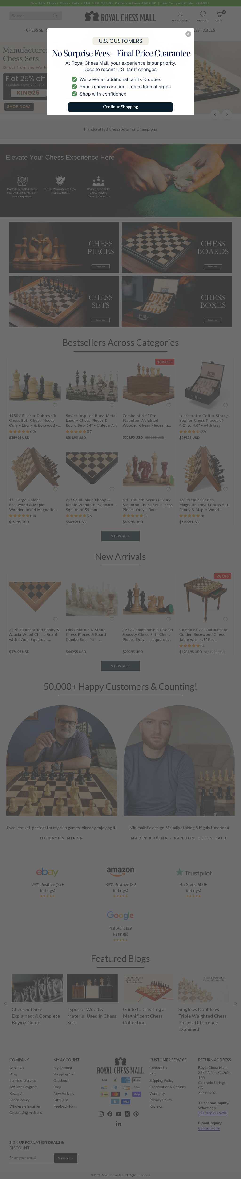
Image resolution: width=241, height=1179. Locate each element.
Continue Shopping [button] (120, 106)
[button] (188, 34)
